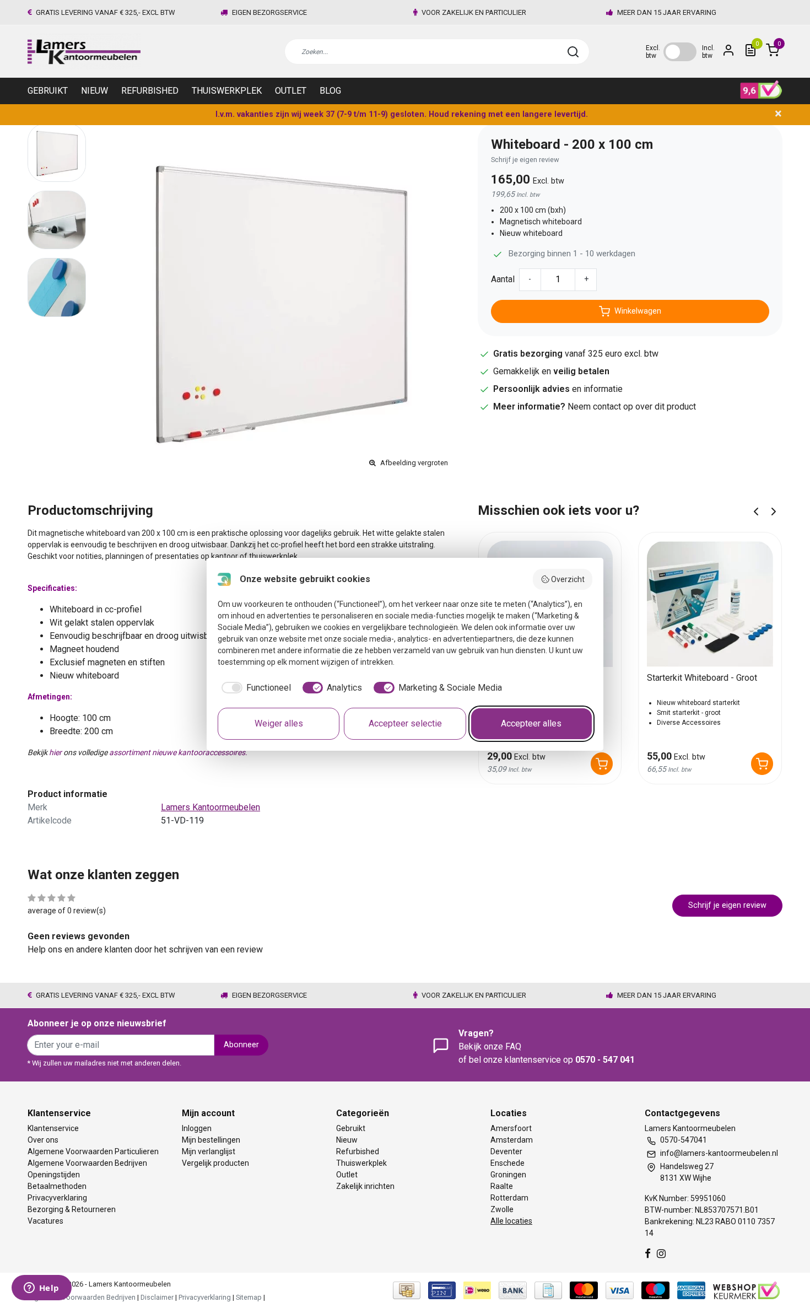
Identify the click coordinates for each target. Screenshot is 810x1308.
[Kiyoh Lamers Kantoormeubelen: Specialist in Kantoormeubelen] (761, 90)
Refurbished (150, 90)
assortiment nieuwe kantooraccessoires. (178, 752)
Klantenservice (53, 1128)
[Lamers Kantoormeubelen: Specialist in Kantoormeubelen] (84, 51)
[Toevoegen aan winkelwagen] (602, 763)
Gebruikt (48, 90)
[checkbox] (254, 688)
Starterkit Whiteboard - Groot (702, 677)
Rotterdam (509, 1197)
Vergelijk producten (215, 1163)
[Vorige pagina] (756, 510)
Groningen (508, 1174)
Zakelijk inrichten (365, 1186)
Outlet (290, 90)
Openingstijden (54, 1174)
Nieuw (94, 90)
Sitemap (249, 1297)
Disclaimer (157, 1297)
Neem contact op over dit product (632, 406)
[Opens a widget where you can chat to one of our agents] (41, 1288)
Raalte (501, 1186)
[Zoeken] (573, 52)
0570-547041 (683, 1139)
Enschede (507, 1163)
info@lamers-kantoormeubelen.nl (719, 1153)
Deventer (506, 1151)
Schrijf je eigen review (525, 159)
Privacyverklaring (57, 1197)
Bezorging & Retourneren (72, 1209)
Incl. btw (708, 52)
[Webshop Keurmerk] (746, 1289)
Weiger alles (279, 723)
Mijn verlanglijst (208, 1151)
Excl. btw (653, 52)
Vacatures (45, 1221)
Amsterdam (511, 1139)
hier (55, 752)
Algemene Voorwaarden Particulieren (93, 1151)
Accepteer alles (531, 723)
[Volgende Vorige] (773, 510)
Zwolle (502, 1209)
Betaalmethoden (57, 1186)
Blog (330, 90)
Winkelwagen (637, 311)
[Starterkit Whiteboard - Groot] (710, 604)
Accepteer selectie (405, 723)
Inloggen (197, 1128)
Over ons (43, 1139)
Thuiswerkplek (227, 90)
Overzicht (568, 579)
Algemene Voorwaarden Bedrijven (87, 1163)
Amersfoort (511, 1128)
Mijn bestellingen (211, 1139)
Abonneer (241, 1044)
